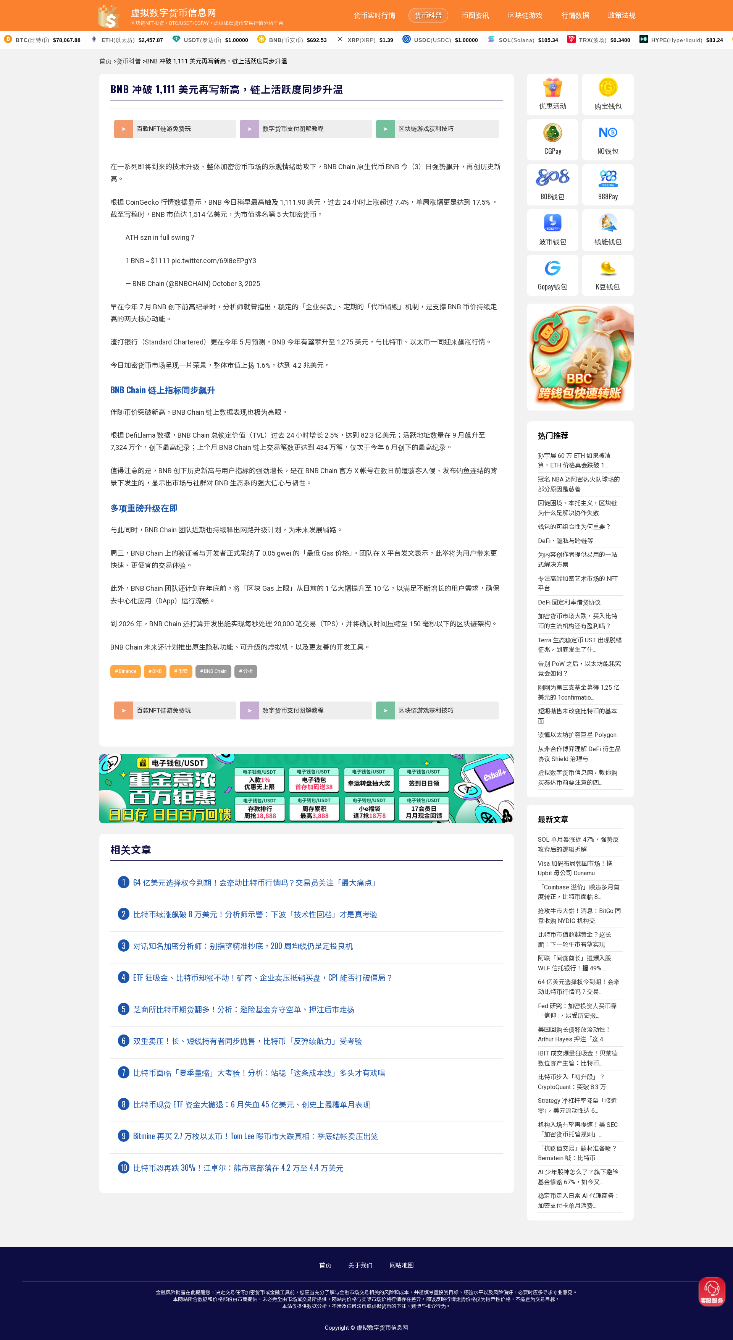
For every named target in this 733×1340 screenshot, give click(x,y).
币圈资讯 (475, 15)
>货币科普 (127, 61)
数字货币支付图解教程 (293, 129)
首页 (105, 61)
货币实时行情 (374, 15)
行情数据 (575, 15)
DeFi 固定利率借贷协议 (569, 602)
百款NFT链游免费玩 (164, 129)
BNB (157, 671)
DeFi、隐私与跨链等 (565, 541)
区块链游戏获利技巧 (426, 129)
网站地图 (401, 1265)
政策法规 (622, 15)
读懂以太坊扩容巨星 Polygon (577, 735)
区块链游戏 (525, 15)
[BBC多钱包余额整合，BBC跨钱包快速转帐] (580, 408)
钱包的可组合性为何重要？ (574, 526)
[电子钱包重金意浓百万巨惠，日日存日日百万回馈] (306, 821)
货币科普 (428, 15)
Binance (127, 671)
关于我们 (360, 1265)
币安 (183, 671)
